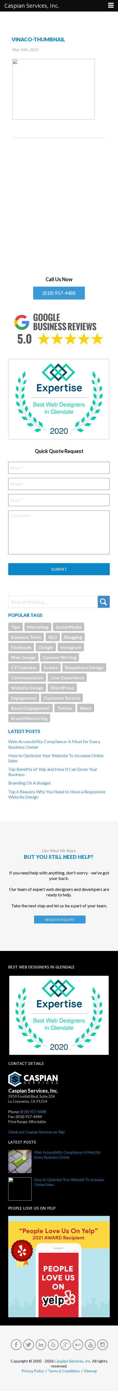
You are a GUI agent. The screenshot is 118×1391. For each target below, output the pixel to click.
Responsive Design (84, 667)
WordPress (62, 687)
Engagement (23, 697)
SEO (52, 637)
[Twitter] (28, 1344)
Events (51, 667)
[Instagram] (102, 1344)
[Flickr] (77, 1344)
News (85, 708)
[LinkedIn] (40, 1344)
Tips (15, 626)
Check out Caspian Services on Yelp (36, 1132)
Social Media (69, 626)
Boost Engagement (30, 708)
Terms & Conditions (64, 1371)
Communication (27, 677)
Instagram (70, 647)
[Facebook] (16, 1344)
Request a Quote (60, 919)
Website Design (27, 687)
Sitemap (90, 1371)
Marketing (38, 626)
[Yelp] (53, 1344)
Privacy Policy (33, 1371)
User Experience (67, 677)
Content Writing (59, 657)
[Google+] (65, 1344)
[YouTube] (90, 1344)
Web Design (23, 657)
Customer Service (62, 697)
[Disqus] (59, 206)
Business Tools (26, 637)
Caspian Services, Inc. (72, 1361)
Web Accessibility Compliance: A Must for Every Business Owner (67, 1154)
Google (45, 647)
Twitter (65, 708)
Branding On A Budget (29, 782)
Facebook (21, 647)
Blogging (73, 637)
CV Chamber (24, 667)
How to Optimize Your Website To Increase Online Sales (69, 1182)
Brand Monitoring (29, 718)
